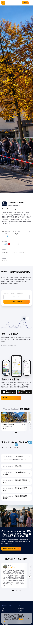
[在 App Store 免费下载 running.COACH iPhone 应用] (8, 392)
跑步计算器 (21, 608)
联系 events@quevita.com (8, 345)
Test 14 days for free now (11, 398)
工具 (19, 605)
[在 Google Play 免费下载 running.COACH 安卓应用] (24, 392)
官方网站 (4, 252)
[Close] (28, 618)
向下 (26, 231)
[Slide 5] (19, 590)
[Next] (29, 422)
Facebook (6, 261)
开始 (3, 608)
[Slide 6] (20, 590)
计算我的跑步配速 (16, 302)
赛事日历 (20, 611)
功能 (3, 611)
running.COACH (6, 605)
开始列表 (12, 252)
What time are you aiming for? (13, 293)
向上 (16, 231)
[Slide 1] (16, 432)
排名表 (21, 252)
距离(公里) (7, 231)
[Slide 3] (16, 590)
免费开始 (25, 2)
